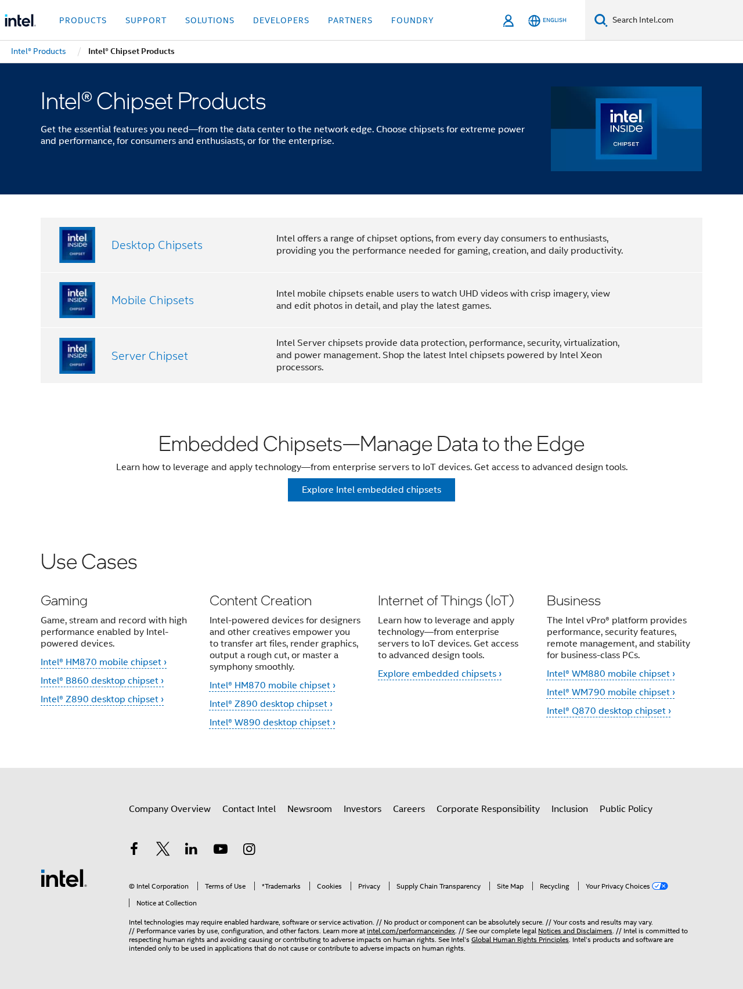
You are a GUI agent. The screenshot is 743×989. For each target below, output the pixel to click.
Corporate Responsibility (488, 809)
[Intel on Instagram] (249, 850)
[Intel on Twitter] (163, 850)
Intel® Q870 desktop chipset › (609, 711)
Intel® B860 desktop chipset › (102, 681)
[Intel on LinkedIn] (191, 850)
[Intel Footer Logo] (64, 877)
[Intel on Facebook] (134, 850)
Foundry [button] (412, 20)
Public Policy (626, 809)
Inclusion (569, 809)
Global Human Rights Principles (520, 939)
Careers (409, 809)
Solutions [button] (210, 20)
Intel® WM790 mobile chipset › (611, 692)
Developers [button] (281, 20)
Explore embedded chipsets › (440, 674)
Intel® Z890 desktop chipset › (102, 699)
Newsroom (309, 809)
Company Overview (170, 809)
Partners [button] (350, 20)
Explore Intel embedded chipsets (371, 490)
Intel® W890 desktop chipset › (273, 722)
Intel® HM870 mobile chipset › (104, 662)
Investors (362, 809)
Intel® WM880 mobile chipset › (611, 674)
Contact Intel (249, 809)
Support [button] (146, 20)
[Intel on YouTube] (220, 850)
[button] (371, 646)
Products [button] (83, 20)
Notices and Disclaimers (575, 930)
